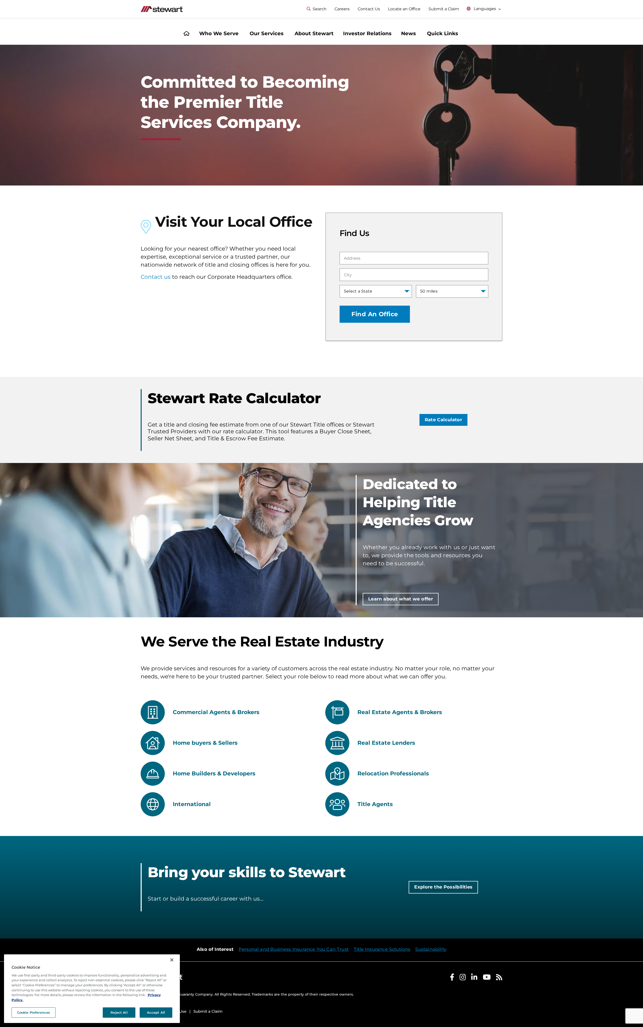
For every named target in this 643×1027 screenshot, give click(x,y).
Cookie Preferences (33, 1012)
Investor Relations (367, 33)
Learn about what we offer (400, 599)
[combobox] (414, 258)
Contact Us (369, 9)
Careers (342, 9)
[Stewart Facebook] (452, 978)
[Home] (186, 34)
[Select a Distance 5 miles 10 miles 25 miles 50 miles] (452, 291)
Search (320, 9)
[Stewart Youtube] (487, 978)
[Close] (171, 959)
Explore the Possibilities (443, 887)
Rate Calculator (443, 420)
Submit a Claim (443, 9)
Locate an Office (404, 9)
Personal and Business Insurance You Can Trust (294, 949)
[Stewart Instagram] (463, 978)
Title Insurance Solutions (382, 949)
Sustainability (430, 949)
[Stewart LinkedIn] (474, 978)
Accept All (156, 1012)
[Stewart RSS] (499, 978)
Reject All (119, 1012)
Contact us (156, 276)
